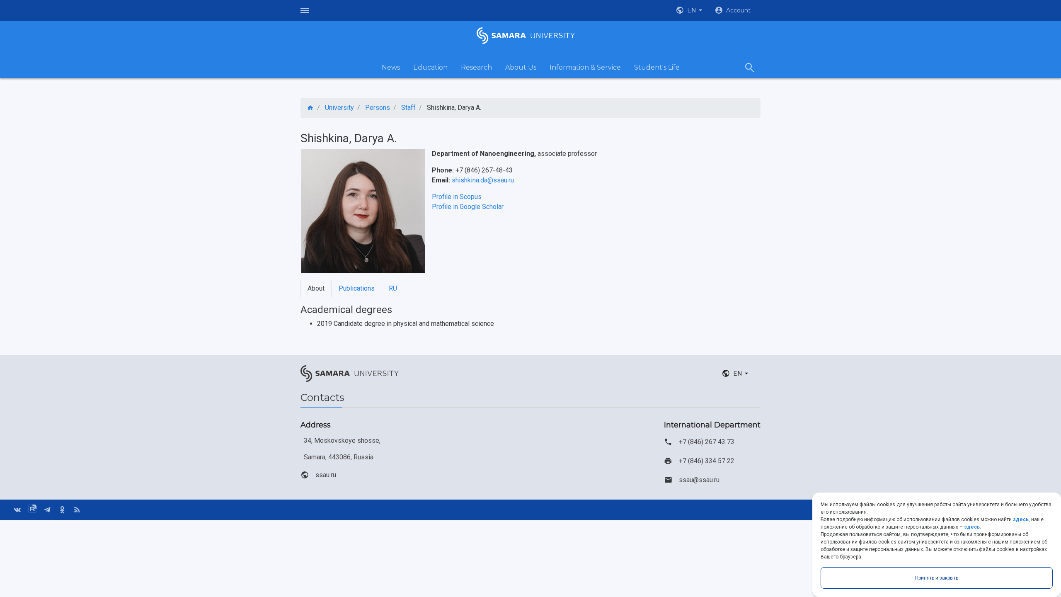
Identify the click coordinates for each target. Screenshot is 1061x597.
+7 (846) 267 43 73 (706, 442)
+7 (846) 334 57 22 (706, 461)
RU (393, 288)
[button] (690, 10)
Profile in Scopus (457, 197)
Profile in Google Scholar (468, 207)
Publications (357, 288)
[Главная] (310, 108)
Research (476, 67)
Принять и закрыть (936, 578)
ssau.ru (325, 475)
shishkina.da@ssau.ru (483, 180)
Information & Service (585, 67)
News (391, 67)
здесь (1021, 519)
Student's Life (657, 67)
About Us (520, 67)
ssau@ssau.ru (699, 480)
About (316, 288)
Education (430, 67)
